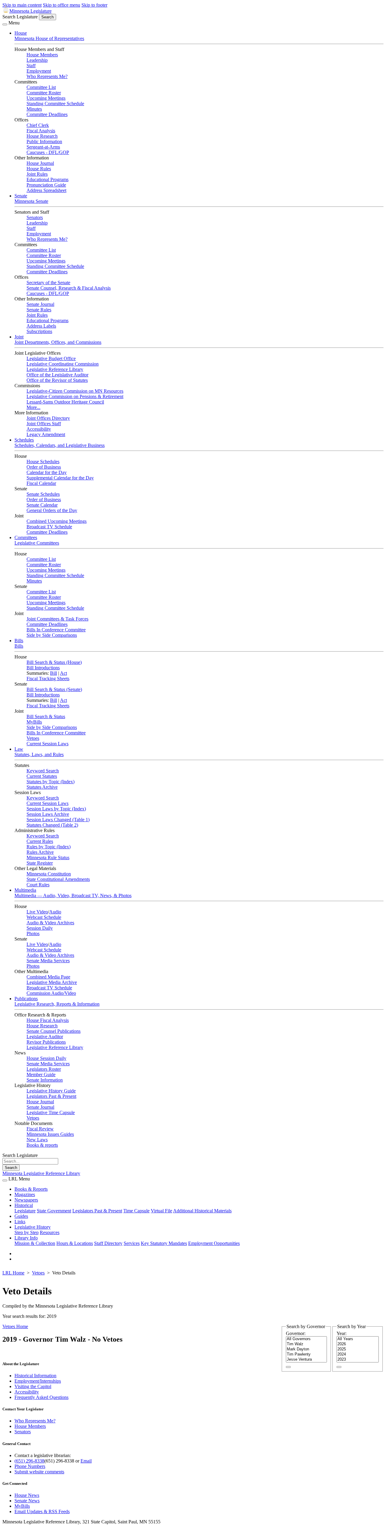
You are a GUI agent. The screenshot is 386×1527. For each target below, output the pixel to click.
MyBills (34, 721)
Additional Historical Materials (202, 1210)
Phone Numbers (29, 1466)
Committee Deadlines (47, 114)
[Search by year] (339, 1367)
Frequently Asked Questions (41, 1397)
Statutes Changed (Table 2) (52, 825)
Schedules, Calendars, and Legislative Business (59, 445)
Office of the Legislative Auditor (57, 374)
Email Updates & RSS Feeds (42, 1511)
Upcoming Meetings (46, 98)
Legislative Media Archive (52, 982)
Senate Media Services (48, 960)
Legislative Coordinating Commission (63, 363)
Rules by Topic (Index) (49, 846)
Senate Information (45, 1079)
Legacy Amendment (46, 434)
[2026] (357, 1344)
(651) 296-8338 (29, 1460)
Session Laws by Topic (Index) (56, 808)
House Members (42, 54)
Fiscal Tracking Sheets (48, 678)
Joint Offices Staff (44, 423)
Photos (33, 933)
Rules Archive (40, 852)
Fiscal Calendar (41, 483)
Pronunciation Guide (46, 184)
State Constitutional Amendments (58, 879)
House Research (42, 136)
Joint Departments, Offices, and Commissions (57, 342)
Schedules (24, 439)
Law (18, 749)
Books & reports (42, 1145)
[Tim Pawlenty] (306, 1354)
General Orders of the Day (52, 510)
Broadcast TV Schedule (49, 526)
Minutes (34, 109)
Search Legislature (20, 16)
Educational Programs (47, 179)
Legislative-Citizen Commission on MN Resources (75, 391)
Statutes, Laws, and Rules (39, 754)
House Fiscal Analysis (48, 1020)
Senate (20, 195)
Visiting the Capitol (32, 1386)
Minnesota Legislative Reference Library (41, 1173)
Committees (25, 537)
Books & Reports (31, 1189)
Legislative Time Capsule (51, 1112)
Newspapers (26, 1199)
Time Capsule (136, 1210)
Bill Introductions (43, 667)
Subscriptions (39, 331)
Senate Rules (39, 309)
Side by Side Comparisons (52, 635)
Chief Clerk (38, 125)
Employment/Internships (37, 1381)
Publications (26, 998)
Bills (18, 640)
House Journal (40, 163)
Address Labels (41, 325)
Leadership (37, 60)
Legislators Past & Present (51, 1096)
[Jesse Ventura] (306, 1359)
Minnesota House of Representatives (49, 38)
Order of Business (44, 467)
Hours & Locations (74, 1243)
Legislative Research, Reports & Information (57, 1004)
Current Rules (40, 841)
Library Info (26, 1237)
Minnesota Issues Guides (50, 1134)
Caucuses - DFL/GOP (48, 152)
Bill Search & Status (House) (54, 662)
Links (19, 1221)
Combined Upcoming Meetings (57, 521)
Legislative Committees (36, 542)
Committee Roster (44, 92)
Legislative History (32, 1227)
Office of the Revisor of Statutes (57, 380)
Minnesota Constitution (49, 873)
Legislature (25, 1210)
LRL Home (13, 1272)
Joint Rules (37, 174)
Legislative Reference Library (55, 369)
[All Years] (357, 1339)
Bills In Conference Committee (56, 629)
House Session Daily (46, 1058)
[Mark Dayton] (306, 1349)
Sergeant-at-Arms (43, 146)
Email (86, 1460)
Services (132, 1243)
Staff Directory (108, 1243)
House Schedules (43, 461)
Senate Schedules (43, 494)
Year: (341, 1333)
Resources (49, 1232)
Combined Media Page (48, 976)
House (20, 33)
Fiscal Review (40, 1128)
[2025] (357, 1349)
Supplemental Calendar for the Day (60, 477)
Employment (39, 71)
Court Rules (38, 884)
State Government (54, 1210)
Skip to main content (22, 5)
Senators (35, 217)
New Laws (37, 1139)
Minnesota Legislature (30, 11)
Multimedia (25, 890)
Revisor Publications (46, 1042)
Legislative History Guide (51, 1090)
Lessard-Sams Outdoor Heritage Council (65, 401)
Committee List (41, 87)
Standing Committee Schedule (55, 103)
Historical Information (35, 1375)
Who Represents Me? (47, 76)
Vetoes (33, 738)
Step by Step (26, 1232)
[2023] (357, 1359)
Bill (53, 673)
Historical (23, 1205)
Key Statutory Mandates (164, 1243)
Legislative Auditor (45, 1036)
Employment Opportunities (214, 1243)
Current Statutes (42, 776)
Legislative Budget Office (51, 358)
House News (26, 1495)
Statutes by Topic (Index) (50, 781)
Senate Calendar (42, 504)
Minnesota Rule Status (48, 857)
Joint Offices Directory (48, 418)
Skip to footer (94, 5)
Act (63, 673)
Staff (31, 65)
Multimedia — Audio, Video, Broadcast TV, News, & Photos (72, 895)
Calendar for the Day (47, 472)
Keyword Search (43, 770)
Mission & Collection (34, 1243)
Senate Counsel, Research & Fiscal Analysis (69, 288)
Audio (55, 911)
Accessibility (39, 429)
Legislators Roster (44, 1069)
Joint (19, 336)
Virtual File (161, 1210)
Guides (21, 1216)
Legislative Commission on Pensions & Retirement (75, 396)
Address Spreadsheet (46, 190)
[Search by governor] (288, 1367)
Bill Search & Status (46, 716)
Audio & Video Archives (50, 922)
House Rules (39, 168)
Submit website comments (39, 1471)
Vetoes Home (15, 1326)
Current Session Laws (47, 743)
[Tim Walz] (306, 1344)
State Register (40, 863)
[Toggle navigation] (4, 24)
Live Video (37, 911)
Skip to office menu (61, 5)
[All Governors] (306, 1339)
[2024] (357, 1354)
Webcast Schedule (44, 917)
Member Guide (41, 1074)
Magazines (24, 1194)
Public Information (44, 141)
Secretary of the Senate (48, 282)
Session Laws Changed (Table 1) (58, 819)
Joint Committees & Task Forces (57, 618)
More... (33, 407)
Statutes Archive (42, 787)
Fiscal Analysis (41, 130)
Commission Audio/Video (51, 993)
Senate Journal (40, 304)
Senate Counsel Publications (54, 1031)
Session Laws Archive (48, 814)
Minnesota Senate (31, 201)
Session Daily (40, 928)
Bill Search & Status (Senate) (54, 689)
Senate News (27, 1500)
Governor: (295, 1333)
